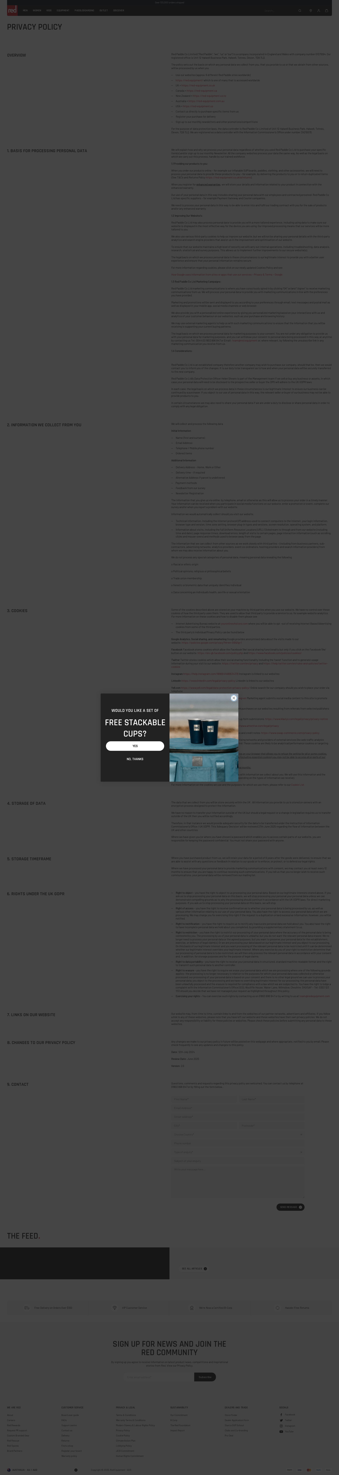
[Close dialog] (234, 698)
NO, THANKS (135, 759)
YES (135, 746)
